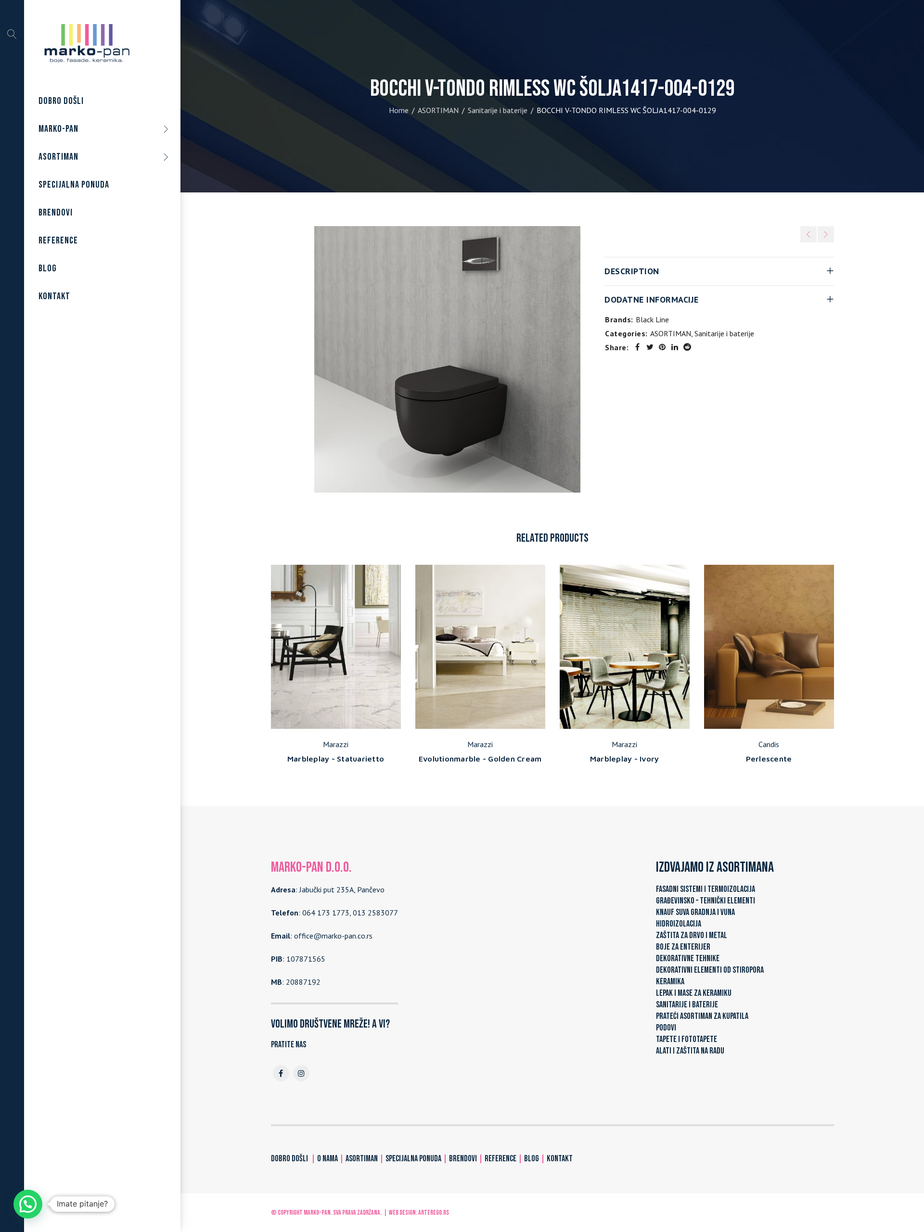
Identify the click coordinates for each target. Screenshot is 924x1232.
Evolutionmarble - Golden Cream (480, 758)
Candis (768, 744)
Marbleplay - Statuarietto (335, 758)
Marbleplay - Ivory (624, 758)
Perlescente (769, 758)
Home (399, 110)
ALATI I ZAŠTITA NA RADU (690, 1051)
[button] (27, 1204)
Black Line (652, 319)
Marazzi (335, 744)
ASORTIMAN (438, 110)
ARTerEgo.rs (433, 1212)
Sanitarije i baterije (497, 110)
